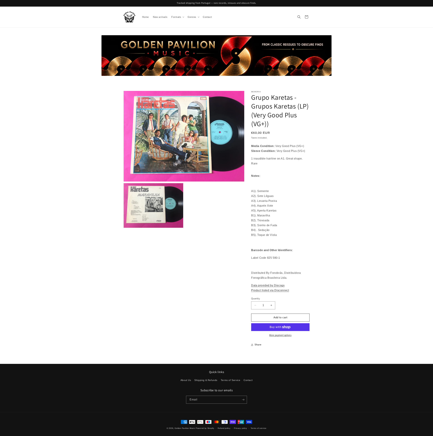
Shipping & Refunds (205, 380)
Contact (248, 380)
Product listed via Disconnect (270, 290)
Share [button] (258, 344)
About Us (185, 380)
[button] (177, 16)
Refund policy (224, 428)
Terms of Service (230, 380)
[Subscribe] (243, 400)
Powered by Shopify (205, 428)
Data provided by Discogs (267, 285)
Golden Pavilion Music (185, 428)
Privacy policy (240, 428)
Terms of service (258, 428)
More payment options (280, 335)
